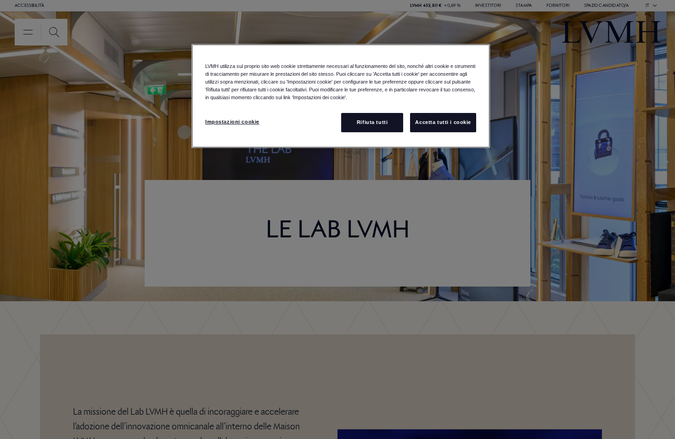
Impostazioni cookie (232, 121)
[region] (340, 96)
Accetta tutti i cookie (443, 122)
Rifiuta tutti (372, 122)
